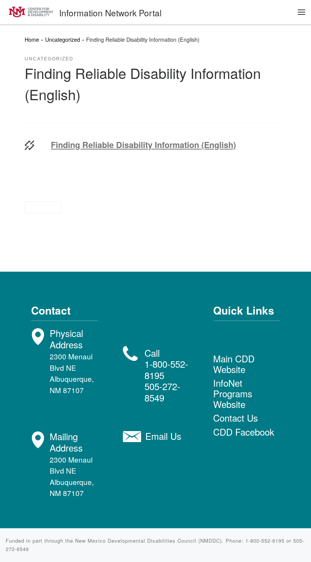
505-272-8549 (162, 391)
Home (32, 39)
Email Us (163, 435)
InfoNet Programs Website (232, 393)
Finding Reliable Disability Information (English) (143, 145)
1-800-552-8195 (166, 369)
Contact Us (235, 417)
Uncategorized (62, 39)
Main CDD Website (233, 364)
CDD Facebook (243, 431)
